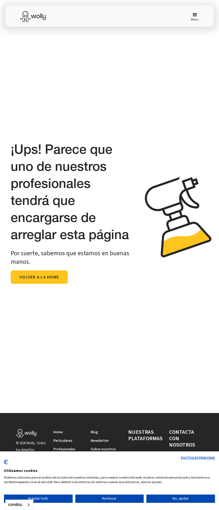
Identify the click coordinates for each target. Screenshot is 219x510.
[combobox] (19, 505)
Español (15, 505)
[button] (193, 16)
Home (58, 432)
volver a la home (39, 277)
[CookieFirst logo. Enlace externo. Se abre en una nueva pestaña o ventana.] (6, 464)
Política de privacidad (198, 458)
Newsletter (100, 440)
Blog (94, 432)
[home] (36, 16)
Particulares (62, 440)
